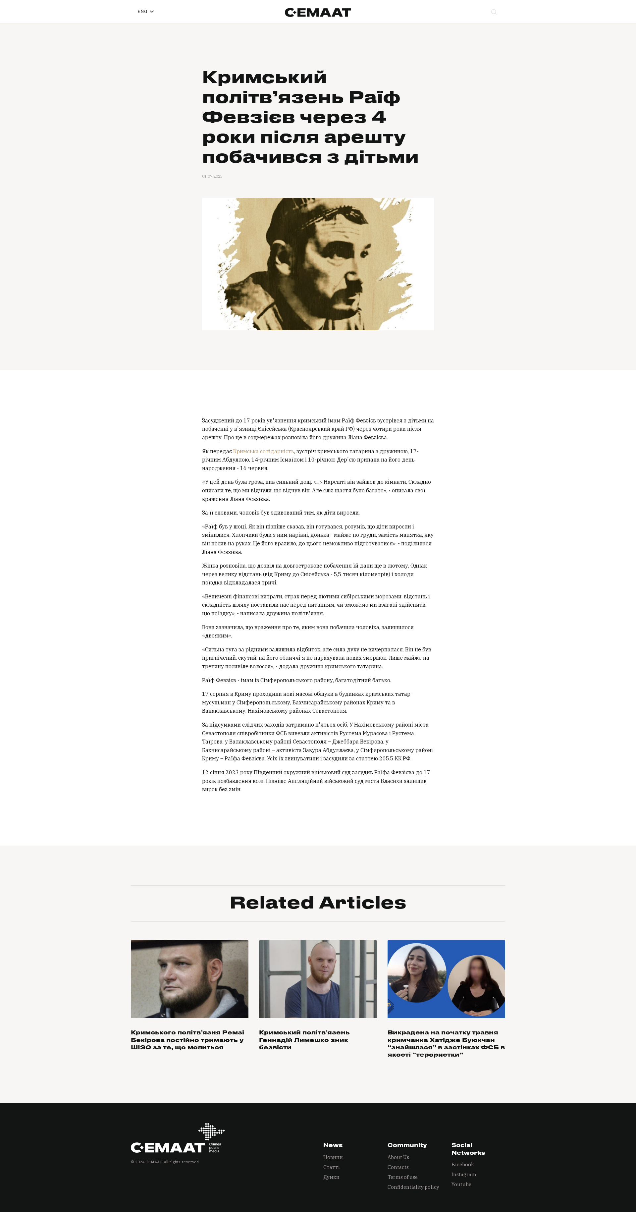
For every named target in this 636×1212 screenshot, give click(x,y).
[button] (145, 12)
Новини (333, 1157)
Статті (331, 1167)
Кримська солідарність (263, 451)
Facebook (462, 1164)
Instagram (463, 1174)
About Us (398, 1157)
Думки (331, 1177)
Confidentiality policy (413, 1187)
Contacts (398, 1167)
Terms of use (403, 1177)
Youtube (461, 1184)
